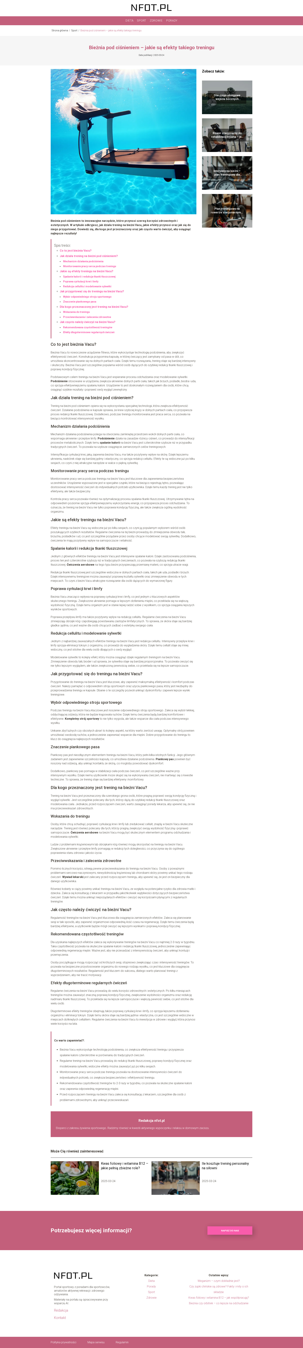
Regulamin (122, 1342)
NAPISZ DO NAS (230, 1230)
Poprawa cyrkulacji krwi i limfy (80, 281)
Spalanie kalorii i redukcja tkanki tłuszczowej (89, 276)
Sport (141, 20)
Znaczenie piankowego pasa (79, 301)
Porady (171, 20)
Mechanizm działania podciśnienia (83, 261)
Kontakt (60, 1318)
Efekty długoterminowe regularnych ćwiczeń (89, 332)
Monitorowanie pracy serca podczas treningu (89, 266)
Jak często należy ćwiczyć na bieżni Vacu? (87, 322)
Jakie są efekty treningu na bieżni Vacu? (86, 271)
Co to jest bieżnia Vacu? (76, 250)
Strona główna (60, 30)
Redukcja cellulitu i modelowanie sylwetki (87, 286)
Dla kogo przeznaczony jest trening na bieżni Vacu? (94, 306)
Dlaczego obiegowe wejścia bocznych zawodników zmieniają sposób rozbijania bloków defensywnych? (227, 97)
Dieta (130, 20)
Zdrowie (156, 20)
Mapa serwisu (96, 1342)
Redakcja (61, 1310)
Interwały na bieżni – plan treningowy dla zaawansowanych (227, 173)
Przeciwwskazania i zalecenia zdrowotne (87, 317)
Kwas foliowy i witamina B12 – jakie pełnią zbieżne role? (124, 1165)
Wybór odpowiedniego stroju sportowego (87, 296)
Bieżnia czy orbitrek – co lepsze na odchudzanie (218, 1303)
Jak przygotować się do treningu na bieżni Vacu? (92, 291)
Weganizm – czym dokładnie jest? (219, 1281)
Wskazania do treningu (76, 312)
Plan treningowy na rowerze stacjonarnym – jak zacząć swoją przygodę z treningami (227, 210)
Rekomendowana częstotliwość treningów (87, 327)
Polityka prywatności (63, 1342)
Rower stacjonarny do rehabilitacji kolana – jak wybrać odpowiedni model (227, 135)
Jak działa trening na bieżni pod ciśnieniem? (89, 256)
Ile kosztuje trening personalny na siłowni (225, 1165)
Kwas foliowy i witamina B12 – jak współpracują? (218, 1297)
